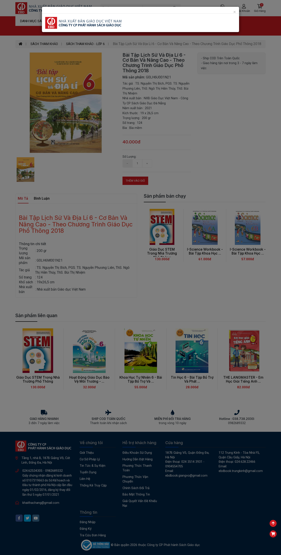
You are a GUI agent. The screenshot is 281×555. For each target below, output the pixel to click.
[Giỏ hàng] (273, 533)
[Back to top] (273, 523)
